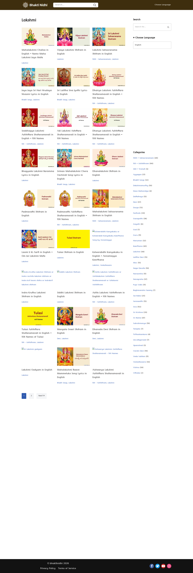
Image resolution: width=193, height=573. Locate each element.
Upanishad (138, 346)
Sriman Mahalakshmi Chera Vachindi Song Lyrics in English (72, 175)
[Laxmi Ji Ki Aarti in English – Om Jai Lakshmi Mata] (38, 239)
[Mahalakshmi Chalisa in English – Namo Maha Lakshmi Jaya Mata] (38, 37)
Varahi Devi (138, 351)
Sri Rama (137, 318)
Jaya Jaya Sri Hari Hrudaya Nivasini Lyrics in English (37, 92)
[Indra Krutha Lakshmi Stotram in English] (38, 279)
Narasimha (138, 274)
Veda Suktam (139, 357)
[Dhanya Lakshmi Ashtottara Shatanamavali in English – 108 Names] (108, 117)
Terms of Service (67, 568)
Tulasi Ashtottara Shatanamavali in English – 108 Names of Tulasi (37, 333)
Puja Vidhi (137, 285)
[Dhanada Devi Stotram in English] (108, 316)
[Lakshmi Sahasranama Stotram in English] (108, 37)
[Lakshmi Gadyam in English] (38, 356)
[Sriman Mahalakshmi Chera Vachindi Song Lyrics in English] (73, 158)
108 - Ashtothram (99, 104)
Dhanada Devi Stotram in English (106, 331)
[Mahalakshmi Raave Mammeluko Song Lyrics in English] (73, 356)
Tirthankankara (140, 335)
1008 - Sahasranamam (101, 59)
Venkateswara (106, 265)
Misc (135, 263)
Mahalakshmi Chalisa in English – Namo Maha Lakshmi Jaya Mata (35, 54)
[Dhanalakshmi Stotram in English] (108, 158)
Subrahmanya (139, 324)
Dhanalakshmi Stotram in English (106, 173)
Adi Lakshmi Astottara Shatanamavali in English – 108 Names (72, 135)
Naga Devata (139, 268)
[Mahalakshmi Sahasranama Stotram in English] (108, 198)
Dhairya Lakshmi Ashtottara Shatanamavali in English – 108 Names (107, 94)
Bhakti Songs (27, 100)
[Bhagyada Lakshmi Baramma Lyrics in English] (38, 158)
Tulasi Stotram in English (70, 252)
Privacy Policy (48, 568)
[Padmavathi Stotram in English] (38, 198)
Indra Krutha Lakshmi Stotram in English (34, 295)
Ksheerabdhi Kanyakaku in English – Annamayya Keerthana (107, 256)
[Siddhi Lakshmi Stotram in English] (73, 279)
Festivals (137, 213)
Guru (135, 235)
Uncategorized (139, 340)
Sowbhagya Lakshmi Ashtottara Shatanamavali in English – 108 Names (37, 135)
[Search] (95, 5)
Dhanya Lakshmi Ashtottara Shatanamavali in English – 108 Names (107, 135)
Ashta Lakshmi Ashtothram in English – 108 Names (108, 295)
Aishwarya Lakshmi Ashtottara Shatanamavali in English (108, 374)
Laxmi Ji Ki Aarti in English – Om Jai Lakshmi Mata (37, 254)
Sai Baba (137, 296)
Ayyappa (137, 175)
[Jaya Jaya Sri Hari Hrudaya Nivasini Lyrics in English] (38, 77)
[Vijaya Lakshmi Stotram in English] (73, 37)
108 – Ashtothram (141, 164)
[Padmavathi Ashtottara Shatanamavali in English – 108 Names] (73, 198)
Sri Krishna (138, 313)
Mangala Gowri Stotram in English (71, 331)
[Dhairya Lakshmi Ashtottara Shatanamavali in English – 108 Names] (108, 77)
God (135, 230)
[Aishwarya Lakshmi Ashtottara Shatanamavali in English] (108, 356)
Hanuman (137, 241)
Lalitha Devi (138, 257)
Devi (59, 339)
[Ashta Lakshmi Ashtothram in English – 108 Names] (108, 279)
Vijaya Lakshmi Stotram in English (71, 52)
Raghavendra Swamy (142, 290)
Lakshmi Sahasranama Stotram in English (104, 52)
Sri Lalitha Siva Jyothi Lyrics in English (72, 92)
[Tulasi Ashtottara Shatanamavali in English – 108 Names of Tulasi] (38, 316)
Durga (136, 208)
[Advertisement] (152, 101)
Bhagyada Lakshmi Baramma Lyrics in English (38, 173)
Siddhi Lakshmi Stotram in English (71, 295)
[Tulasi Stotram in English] (73, 239)
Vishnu (136, 368)
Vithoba (136, 373)
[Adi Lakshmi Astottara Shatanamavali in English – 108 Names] (73, 117)
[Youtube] (163, 566)
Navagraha (138, 279)
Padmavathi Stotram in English (34, 214)
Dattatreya (138, 197)
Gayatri (136, 224)
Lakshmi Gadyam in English (37, 370)
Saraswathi (138, 301)
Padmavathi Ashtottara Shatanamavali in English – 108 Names (72, 216)
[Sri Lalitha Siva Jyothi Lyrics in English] (73, 77)
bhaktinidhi (56, 563)
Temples (136, 329)
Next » (41, 396)
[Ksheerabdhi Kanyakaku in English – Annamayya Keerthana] (108, 239)
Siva (135, 307)
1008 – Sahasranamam (143, 158)
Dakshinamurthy (140, 186)
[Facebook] (152, 566)
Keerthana (138, 246)
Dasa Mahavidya (141, 191)
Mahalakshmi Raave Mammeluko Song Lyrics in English (72, 374)
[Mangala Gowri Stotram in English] (73, 316)
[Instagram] (169, 566)
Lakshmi (25, 63)
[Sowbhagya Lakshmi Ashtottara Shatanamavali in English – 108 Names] (38, 117)
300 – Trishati (139, 169)
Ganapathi (138, 219)
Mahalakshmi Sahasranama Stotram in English (107, 214)
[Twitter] (157, 566)
